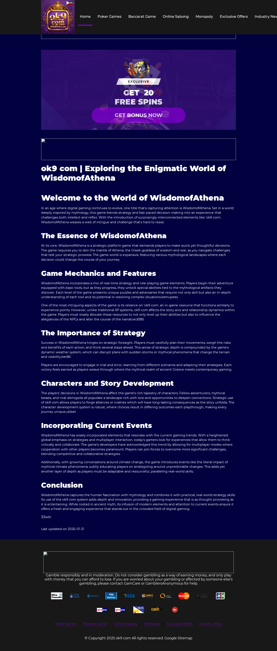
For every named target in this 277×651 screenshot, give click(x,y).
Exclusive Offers (234, 16)
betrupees (169, 297)
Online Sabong (176, 16)
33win (46, 517)
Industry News (210, 624)
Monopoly (204, 16)
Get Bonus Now (139, 115)
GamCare (132, 583)
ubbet (71, 412)
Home (85, 16)
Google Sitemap (178, 638)
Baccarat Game (142, 16)
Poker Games (109, 16)
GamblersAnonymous (164, 583)
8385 (140, 319)
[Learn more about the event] (138, 149)
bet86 (66, 357)
